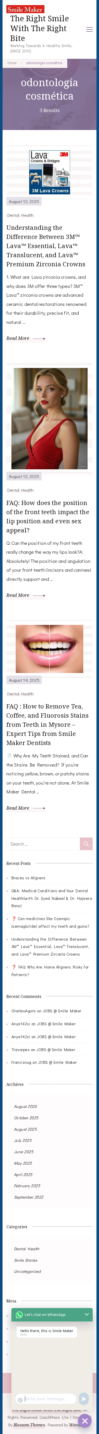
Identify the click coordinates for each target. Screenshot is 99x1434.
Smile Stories (25, 1260)
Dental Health (20, 215)
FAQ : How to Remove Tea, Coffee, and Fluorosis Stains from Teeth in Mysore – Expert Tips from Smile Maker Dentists (47, 724)
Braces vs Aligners (28, 877)
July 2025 (23, 1140)
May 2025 (23, 1163)
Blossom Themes (29, 1425)
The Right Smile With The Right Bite (39, 28)
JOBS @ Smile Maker (62, 1010)
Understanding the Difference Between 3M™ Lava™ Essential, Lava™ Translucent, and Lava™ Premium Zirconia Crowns (45, 245)
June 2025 (24, 1151)
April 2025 (23, 1174)
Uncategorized (27, 1271)
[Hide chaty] (85, 1421)
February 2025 (27, 1185)
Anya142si (20, 1023)
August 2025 (25, 1129)
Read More (18, 338)
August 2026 (25, 1106)
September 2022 (28, 1197)
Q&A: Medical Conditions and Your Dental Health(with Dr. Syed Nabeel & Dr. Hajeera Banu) (51, 898)
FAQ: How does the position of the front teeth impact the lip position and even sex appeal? (47, 516)
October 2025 (26, 1117)
